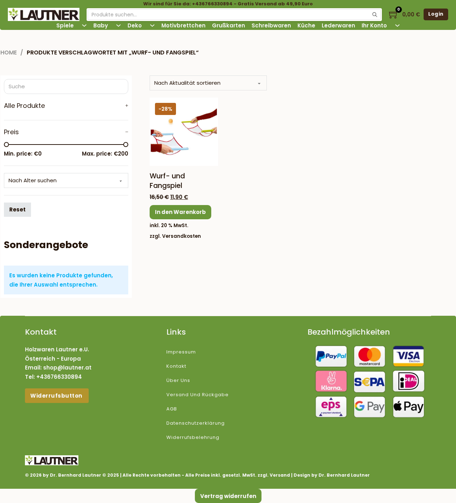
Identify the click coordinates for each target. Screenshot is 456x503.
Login (436, 14)
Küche (306, 25)
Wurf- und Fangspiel (167, 180)
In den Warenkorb (180, 212)
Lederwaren (338, 25)
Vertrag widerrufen (228, 496)
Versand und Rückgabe (197, 394)
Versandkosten (181, 236)
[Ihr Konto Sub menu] (397, 25)
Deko (135, 25)
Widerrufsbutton (56, 395)
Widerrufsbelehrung (192, 437)
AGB (171, 408)
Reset (17, 209)
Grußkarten (228, 25)
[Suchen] (375, 14)
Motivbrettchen (183, 25)
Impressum (181, 352)
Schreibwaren (271, 25)
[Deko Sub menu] (152, 25)
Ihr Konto (374, 25)
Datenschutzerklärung (195, 423)
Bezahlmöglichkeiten (348, 331)
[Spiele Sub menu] (84, 25)
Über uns (178, 380)
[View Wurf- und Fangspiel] (184, 131)
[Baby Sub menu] (118, 25)
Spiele (65, 25)
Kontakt (176, 366)
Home (8, 52)
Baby (100, 25)
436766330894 (61, 377)
